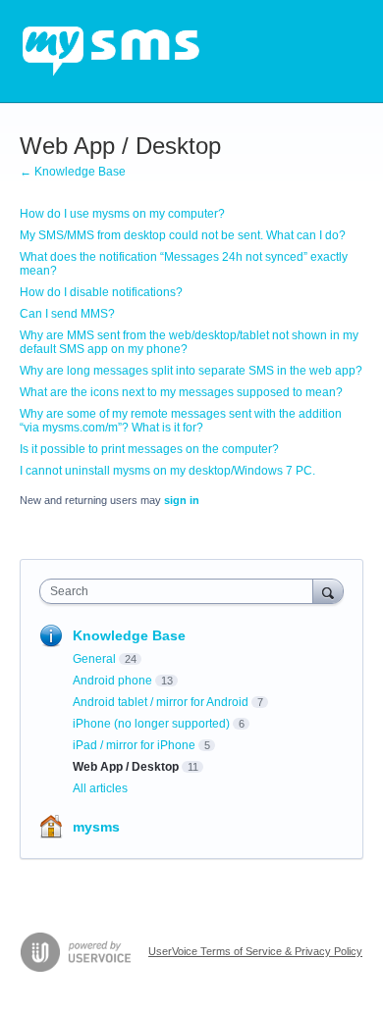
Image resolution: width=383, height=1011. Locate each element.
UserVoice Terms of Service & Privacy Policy (255, 951)
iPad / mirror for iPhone (134, 745)
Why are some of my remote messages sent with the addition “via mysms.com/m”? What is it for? (181, 420)
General (94, 659)
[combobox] (180, 591)
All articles (100, 788)
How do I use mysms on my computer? (122, 214)
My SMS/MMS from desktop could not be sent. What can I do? (183, 235)
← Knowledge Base (73, 171)
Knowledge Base (129, 635)
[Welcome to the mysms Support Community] (111, 51)
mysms (96, 826)
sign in (181, 500)
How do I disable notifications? (101, 292)
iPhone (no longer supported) (151, 724)
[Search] (328, 591)
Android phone (112, 680)
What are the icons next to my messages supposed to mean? (181, 392)
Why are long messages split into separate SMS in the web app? (191, 371)
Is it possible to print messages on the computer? (149, 449)
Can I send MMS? (67, 314)
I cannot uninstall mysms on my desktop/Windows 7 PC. (167, 471)
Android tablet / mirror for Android (160, 702)
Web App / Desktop (126, 767)
